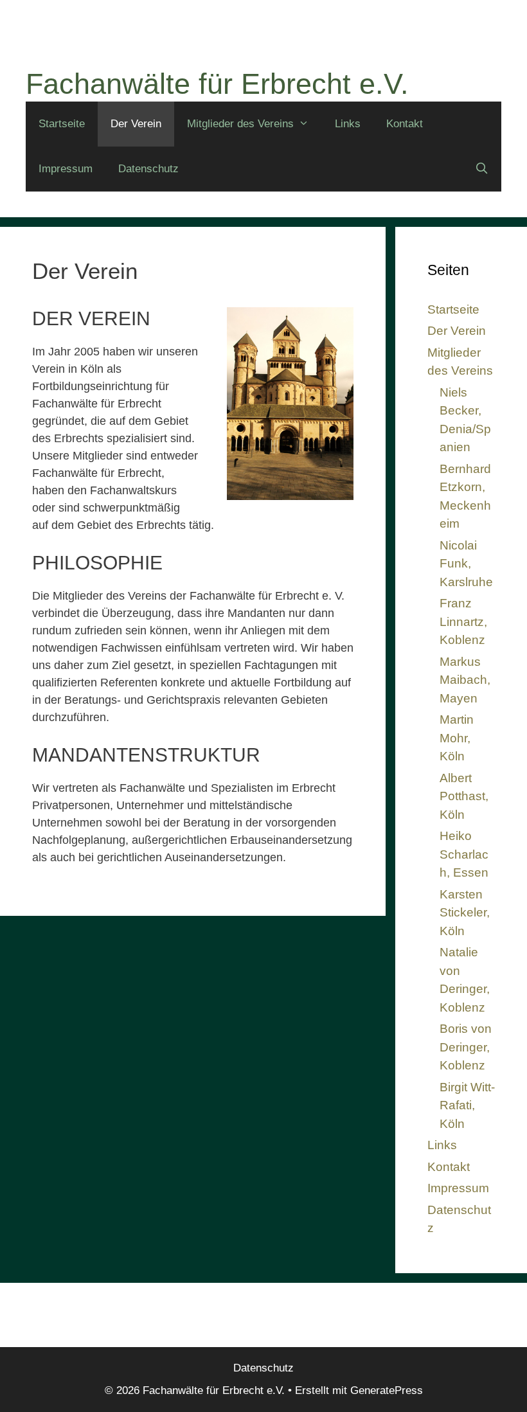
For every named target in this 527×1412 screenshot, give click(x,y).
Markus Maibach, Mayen (465, 680)
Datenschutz (148, 169)
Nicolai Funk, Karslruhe (466, 564)
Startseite (62, 124)
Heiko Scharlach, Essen (464, 854)
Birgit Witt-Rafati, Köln (467, 1105)
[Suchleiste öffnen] (481, 169)
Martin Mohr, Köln (457, 738)
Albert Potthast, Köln (464, 796)
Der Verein (136, 124)
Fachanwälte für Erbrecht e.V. (217, 83)
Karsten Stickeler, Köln (465, 913)
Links (348, 124)
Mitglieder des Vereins (240, 124)
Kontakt (404, 124)
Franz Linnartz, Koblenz (463, 621)
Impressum (66, 169)
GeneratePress (386, 1390)
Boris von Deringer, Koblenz (466, 1047)
